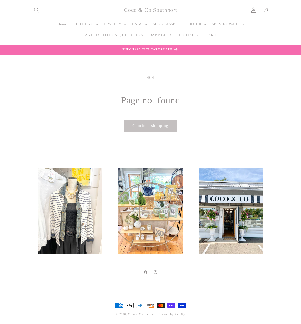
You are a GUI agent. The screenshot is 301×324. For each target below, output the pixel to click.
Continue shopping (150, 125)
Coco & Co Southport (142, 314)
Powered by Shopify (171, 314)
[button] (36, 10)
